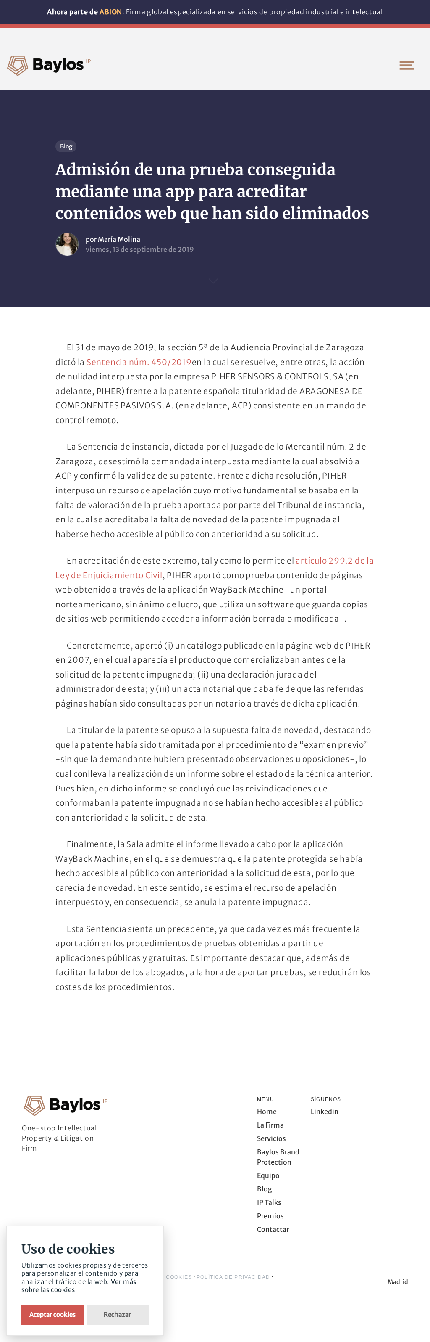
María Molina (119, 239)
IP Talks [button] (269, 1202)
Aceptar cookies (52, 1314)
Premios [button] (270, 1216)
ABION (111, 12)
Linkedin (324, 1111)
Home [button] (267, 1111)
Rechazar (117, 1314)
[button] (406, 65)
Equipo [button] (268, 1175)
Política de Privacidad (233, 1277)
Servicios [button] (271, 1138)
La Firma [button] (270, 1125)
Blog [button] (264, 1189)
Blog (66, 146)
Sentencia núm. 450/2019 (139, 362)
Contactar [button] (273, 1229)
